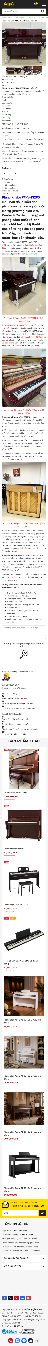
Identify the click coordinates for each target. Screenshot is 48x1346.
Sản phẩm (19, 17)
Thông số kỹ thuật (10, 191)
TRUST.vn (18, 1326)
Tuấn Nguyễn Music (26, 558)
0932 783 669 (12, 685)
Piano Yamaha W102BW (15, 792)
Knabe (4, 100)
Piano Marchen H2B (14, 848)
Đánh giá (6, 194)
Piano (30, 17)
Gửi (42, 1212)
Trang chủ (6, 17)
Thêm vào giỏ (7, 179)
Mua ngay (6, 182)
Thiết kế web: (8, 1326)
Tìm (42, 11)
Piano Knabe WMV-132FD (21, 197)
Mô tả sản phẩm (9, 188)
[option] (24, 44)
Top (37, 1340)
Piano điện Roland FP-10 (16, 904)
